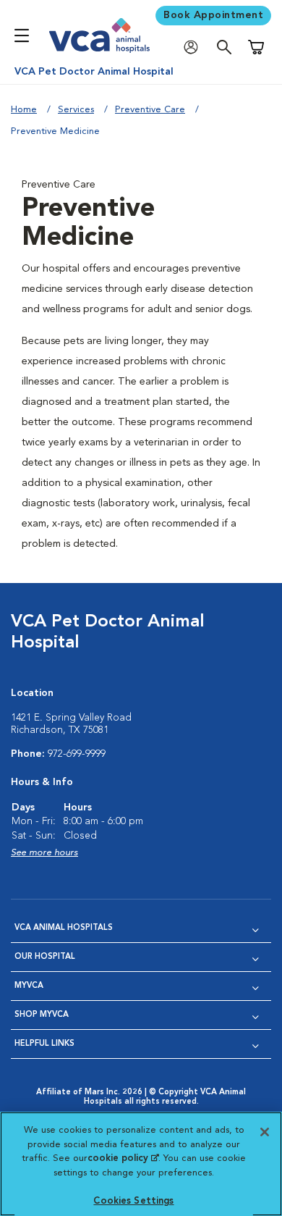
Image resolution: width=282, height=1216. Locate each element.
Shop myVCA (41, 1015)
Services (76, 109)
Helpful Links (44, 1044)
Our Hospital (44, 957)
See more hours (44, 853)
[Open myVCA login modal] (194, 47)
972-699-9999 (77, 754)
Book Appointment (213, 15)
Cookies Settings (133, 1201)
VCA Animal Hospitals (63, 928)
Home (24, 109)
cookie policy (122, 1158)
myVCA (28, 986)
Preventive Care (150, 109)
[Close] (265, 1132)
